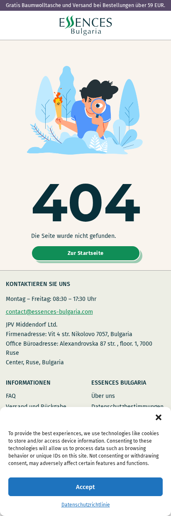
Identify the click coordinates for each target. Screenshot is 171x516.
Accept (85, 487)
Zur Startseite (86, 253)
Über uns (103, 396)
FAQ (11, 396)
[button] (158, 417)
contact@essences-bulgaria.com (49, 311)
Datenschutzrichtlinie (85, 505)
